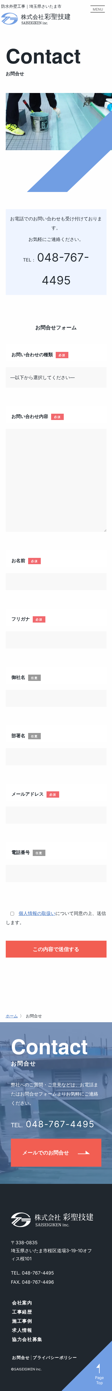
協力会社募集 (27, 1339)
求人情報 (22, 1330)
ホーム (12, 1015)
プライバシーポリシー (55, 1357)
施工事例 (22, 1321)
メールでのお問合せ (45, 1153)
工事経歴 (22, 1312)
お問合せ (21, 1357)
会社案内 (22, 1302)
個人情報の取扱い (37, 913)
